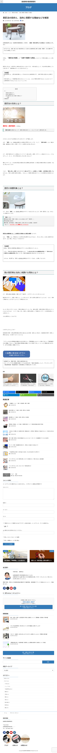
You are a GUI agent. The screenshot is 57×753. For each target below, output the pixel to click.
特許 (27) (6, 699)
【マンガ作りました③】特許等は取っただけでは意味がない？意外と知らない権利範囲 (26, 459)
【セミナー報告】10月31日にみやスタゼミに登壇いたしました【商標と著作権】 (29, 634)
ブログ (12, 474)
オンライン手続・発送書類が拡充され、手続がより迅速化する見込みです (23, 445)
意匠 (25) (6, 697)
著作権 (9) (7, 705)
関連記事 (7, 98)
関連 (8, 97)
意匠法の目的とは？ (10, 92)
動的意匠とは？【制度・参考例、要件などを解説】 (19, 417)
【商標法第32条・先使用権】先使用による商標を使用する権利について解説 (28, 642)
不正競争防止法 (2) (8, 689)
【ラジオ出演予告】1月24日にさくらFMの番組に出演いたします (25, 625)
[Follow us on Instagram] (14, 588)
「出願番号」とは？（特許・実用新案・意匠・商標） (19, 403)
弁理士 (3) (7, 694)
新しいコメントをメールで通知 (12, 537)
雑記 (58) (6, 707)
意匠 (16, 474)
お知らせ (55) (6, 678)
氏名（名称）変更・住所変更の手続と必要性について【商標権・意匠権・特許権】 (29, 617)
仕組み (13, 475)
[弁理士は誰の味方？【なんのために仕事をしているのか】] (11, 378)
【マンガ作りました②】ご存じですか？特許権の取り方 (20, 465)
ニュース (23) (7, 686)
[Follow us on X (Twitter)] (7, 588)
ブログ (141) (6, 681)
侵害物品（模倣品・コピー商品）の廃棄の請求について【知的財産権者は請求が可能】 (26, 424)
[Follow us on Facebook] (4, 588)
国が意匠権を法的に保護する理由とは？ (14, 95)
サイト (4, 516)
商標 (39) (6, 691)
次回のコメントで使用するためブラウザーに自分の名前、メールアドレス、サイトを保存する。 (27, 523)
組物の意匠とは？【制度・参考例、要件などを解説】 (19, 410)
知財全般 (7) (7, 702)
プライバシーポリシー (14, 712)
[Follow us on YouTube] (11, 588)
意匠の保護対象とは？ (10, 94)
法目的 (21, 475)
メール (5, 509)
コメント (5, 487)
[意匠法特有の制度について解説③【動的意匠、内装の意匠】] (28, 378)
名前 (4, 502)
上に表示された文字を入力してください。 (13, 530)
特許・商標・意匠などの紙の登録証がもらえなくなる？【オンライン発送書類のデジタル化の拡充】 (29, 438)
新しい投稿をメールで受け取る (12, 540)
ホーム (5, 712)
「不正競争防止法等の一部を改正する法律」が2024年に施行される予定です (24, 452)
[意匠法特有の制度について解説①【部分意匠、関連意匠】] (46, 378)
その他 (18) (7, 683)
